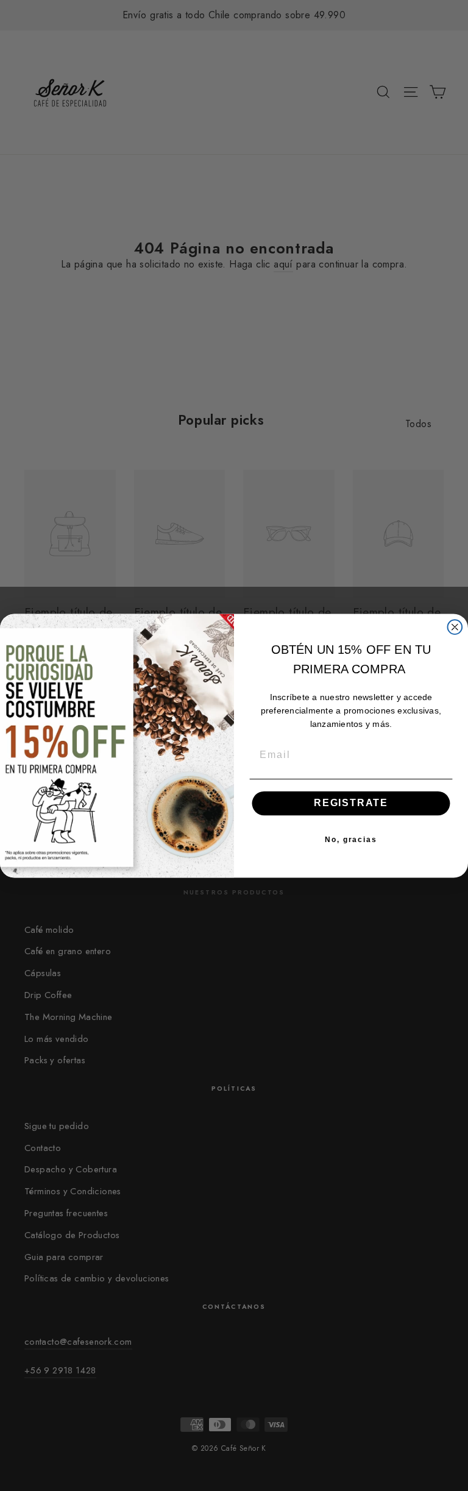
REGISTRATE (351, 803)
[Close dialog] (455, 627)
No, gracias (351, 839)
